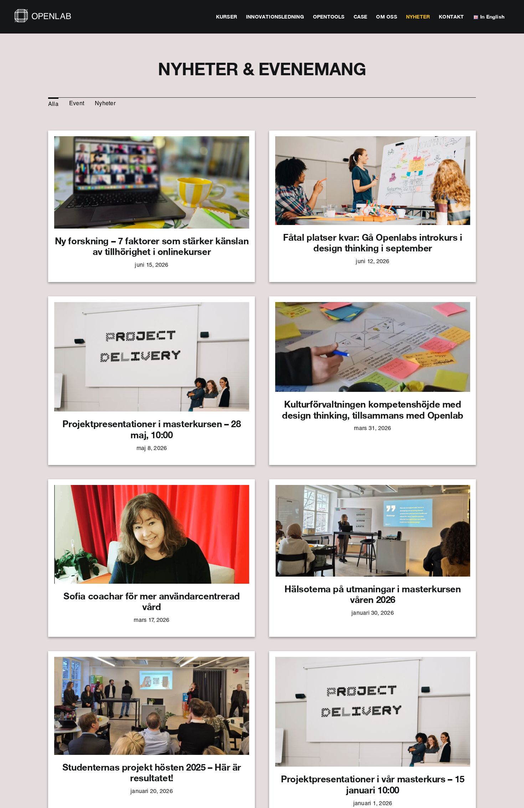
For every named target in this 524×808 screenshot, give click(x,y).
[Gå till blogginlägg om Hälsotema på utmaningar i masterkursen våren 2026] (372, 558)
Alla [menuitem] (53, 105)
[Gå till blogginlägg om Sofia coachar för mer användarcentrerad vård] (151, 558)
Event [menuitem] (76, 104)
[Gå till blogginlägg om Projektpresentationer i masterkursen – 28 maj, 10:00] (151, 380)
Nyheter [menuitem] (105, 104)
